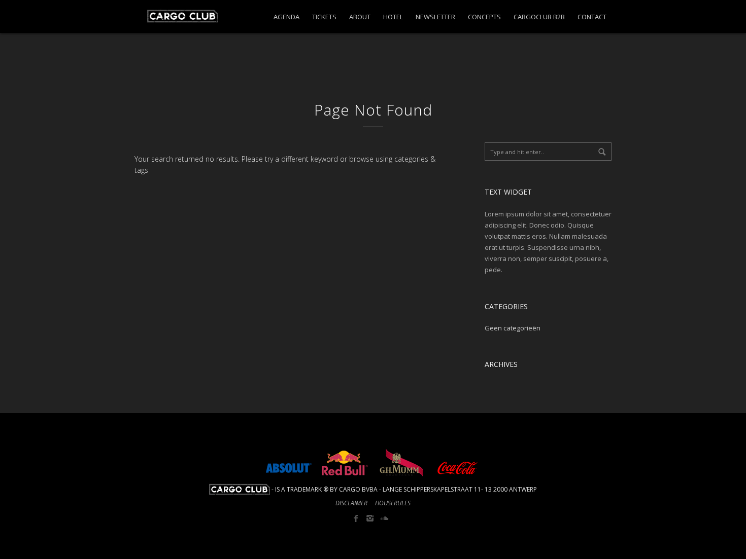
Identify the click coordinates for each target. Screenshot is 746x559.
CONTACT (592, 17)
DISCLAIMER (351, 503)
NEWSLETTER (435, 17)
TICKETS (324, 17)
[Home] (176, 11)
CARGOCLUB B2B (539, 17)
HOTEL (393, 17)
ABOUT (359, 17)
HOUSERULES (393, 503)
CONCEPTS (484, 17)
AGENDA (286, 17)
